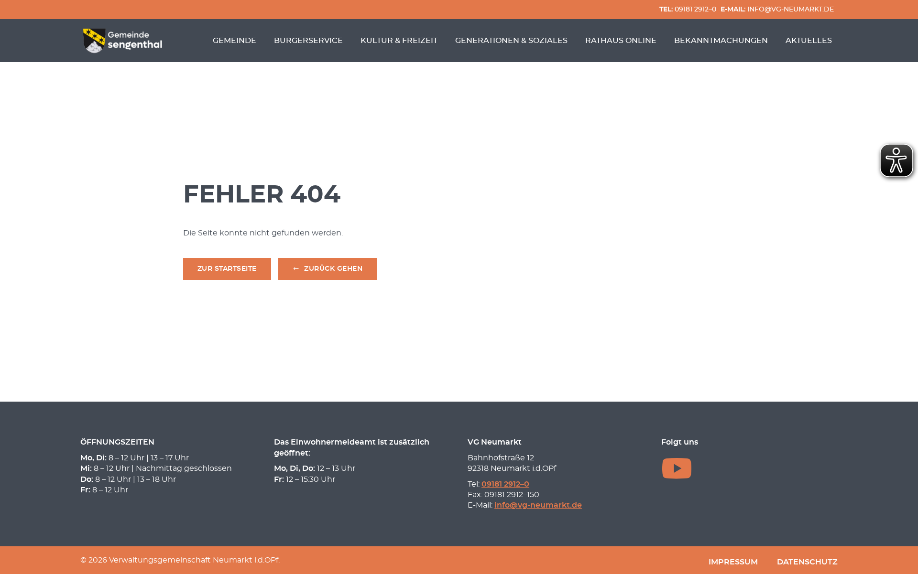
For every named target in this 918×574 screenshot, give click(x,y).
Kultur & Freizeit (399, 40)
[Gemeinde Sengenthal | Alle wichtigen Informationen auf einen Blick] (123, 40)
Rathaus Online (620, 40)
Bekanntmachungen (721, 40)
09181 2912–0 (687, 9)
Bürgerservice (308, 40)
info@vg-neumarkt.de (777, 9)
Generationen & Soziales (511, 40)
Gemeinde (234, 40)
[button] (327, 269)
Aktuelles (809, 40)
